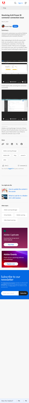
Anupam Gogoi (8, 26)
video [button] (4, 160)
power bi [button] (23, 155)
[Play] (4, 82)
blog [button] (15, 155)
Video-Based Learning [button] (9, 220)
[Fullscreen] (25, 82)
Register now (11, 264)
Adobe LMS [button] (6, 155)
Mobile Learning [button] (21, 215)
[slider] (13, 81)
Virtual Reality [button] (7, 215)
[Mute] (23, 82)
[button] (14, 67)
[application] (14, 67)
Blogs (4, 8)
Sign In (20, 3)
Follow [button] (15, 26)
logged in (11, 168)
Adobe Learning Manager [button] (10, 151)
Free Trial (11, 245)
